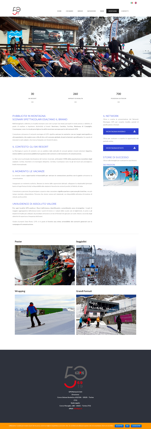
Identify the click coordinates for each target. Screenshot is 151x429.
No (127, 426)
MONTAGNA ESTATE (115, 148)
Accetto (119, 426)
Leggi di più (136, 426)
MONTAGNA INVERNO (115, 131)
